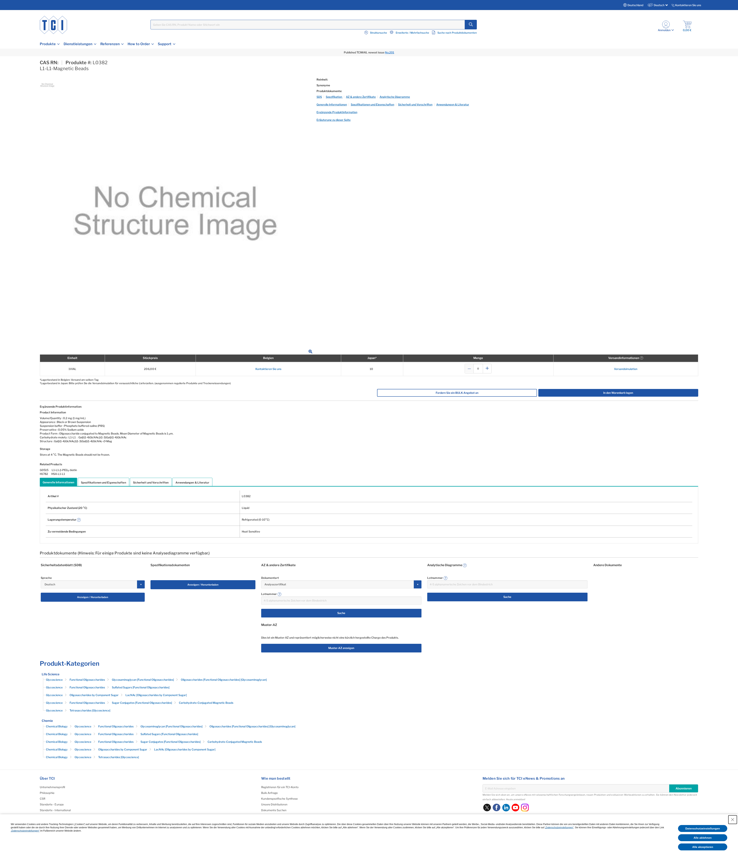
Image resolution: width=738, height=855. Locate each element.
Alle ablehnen (703, 837)
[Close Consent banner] (732, 819)
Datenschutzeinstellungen (702, 828)
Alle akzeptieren (702, 846)
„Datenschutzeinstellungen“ (559, 827)
